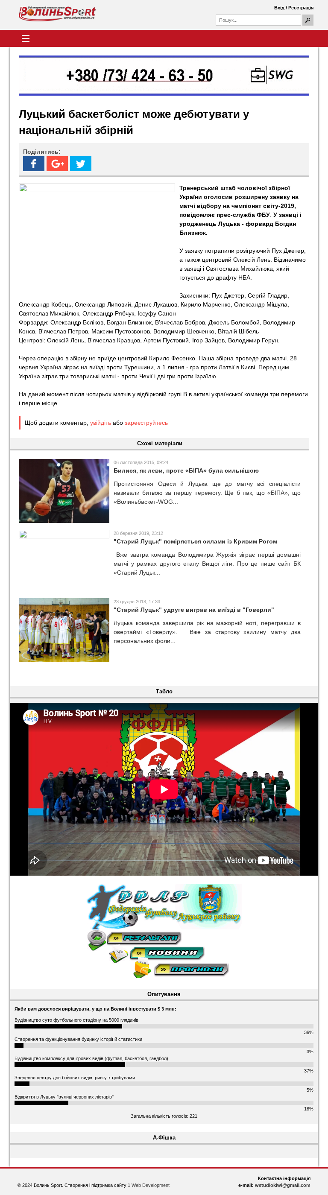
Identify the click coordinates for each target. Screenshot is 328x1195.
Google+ (57, 163)
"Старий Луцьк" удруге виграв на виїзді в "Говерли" (194, 609)
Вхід (279, 7)
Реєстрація (300, 7)
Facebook (33, 163)
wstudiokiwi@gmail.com (282, 1185)
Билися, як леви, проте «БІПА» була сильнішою (186, 470)
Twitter (80, 163)
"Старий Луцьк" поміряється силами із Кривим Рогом (195, 541)
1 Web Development (149, 1185)
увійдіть (100, 422)
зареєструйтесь (146, 422)
